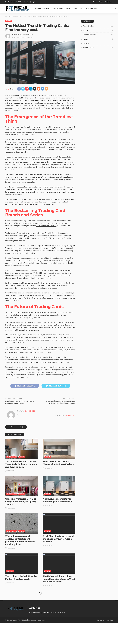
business (98, 30)
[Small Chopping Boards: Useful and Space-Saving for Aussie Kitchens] (59, 523)
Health (98, 39)
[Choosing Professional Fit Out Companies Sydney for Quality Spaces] (21, 486)
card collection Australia (46, 226)
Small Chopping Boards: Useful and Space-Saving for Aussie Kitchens (58, 539)
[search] (115, 8)
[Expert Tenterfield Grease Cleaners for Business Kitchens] (59, 449)
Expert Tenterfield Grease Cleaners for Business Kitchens (58, 462)
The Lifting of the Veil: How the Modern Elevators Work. (21, 577)
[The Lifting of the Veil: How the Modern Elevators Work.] (21, 563)
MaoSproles (15, 35)
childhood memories (43, 103)
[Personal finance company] (15, 8)
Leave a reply (15, 427)
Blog (100, 2)
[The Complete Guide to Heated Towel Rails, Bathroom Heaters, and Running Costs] (21, 449)
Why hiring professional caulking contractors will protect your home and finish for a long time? (20, 540)
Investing (78, 8)
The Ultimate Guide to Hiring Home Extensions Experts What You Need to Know (59, 579)
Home (94, 2)
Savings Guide (92, 8)
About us (110, 620)
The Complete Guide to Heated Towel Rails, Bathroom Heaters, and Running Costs (21, 464)
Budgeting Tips (42, 8)
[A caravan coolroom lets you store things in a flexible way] (59, 486)
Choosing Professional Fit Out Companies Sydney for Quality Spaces (20, 502)
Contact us (108, 2)
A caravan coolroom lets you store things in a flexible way (57, 500)
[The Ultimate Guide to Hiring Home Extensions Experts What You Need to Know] (59, 563)
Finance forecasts (61, 8)
